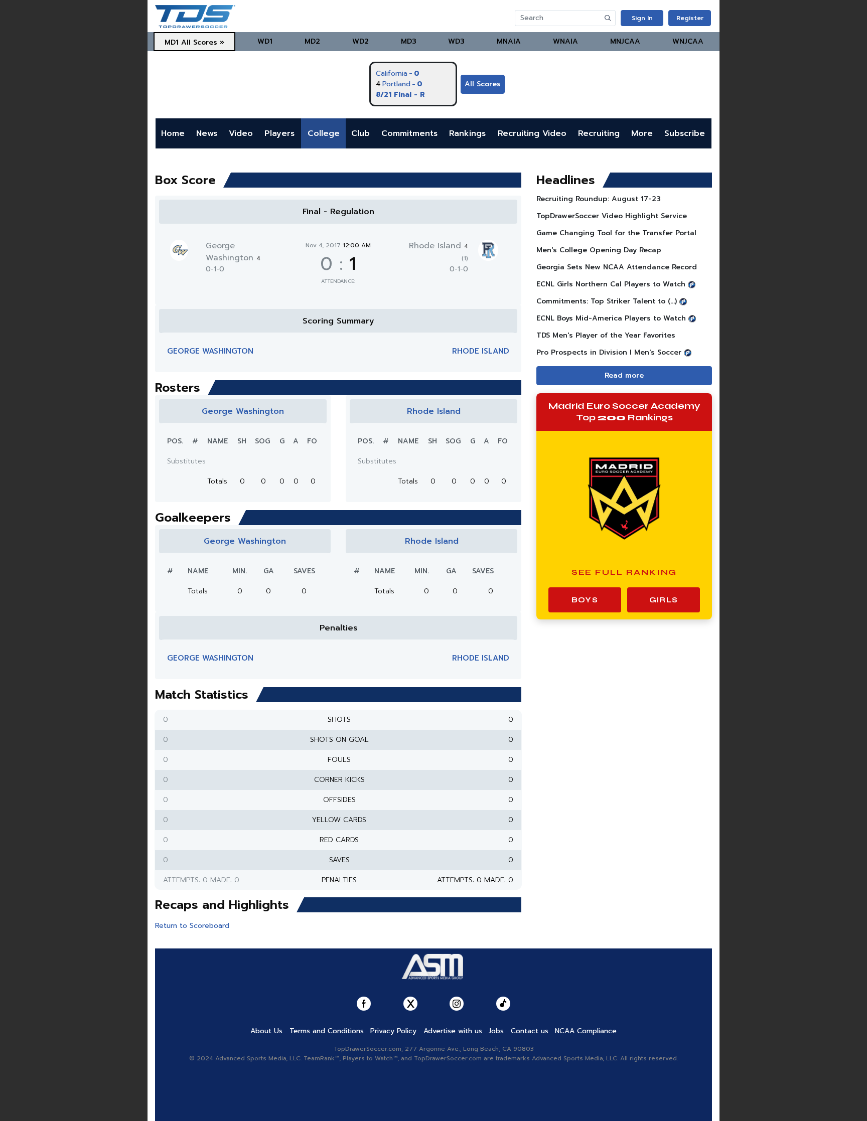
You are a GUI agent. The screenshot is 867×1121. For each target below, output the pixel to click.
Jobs (496, 1031)
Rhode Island (480, 351)
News (206, 133)
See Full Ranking (624, 572)
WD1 (264, 41)
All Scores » (202, 42)
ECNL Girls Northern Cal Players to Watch (610, 284)
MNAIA (509, 41)
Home (173, 133)
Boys (584, 599)
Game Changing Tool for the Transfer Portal (616, 233)
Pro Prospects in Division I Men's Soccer (608, 352)
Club (360, 133)
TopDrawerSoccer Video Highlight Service (611, 216)
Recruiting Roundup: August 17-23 (598, 199)
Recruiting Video (532, 133)
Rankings (467, 133)
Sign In (642, 18)
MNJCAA (625, 41)
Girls (663, 599)
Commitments (409, 133)
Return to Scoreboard (192, 925)
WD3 (456, 41)
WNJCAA (687, 41)
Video (241, 133)
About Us (266, 1031)
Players (279, 133)
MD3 (408, 41)
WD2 (360, 41)
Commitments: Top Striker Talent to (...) (606, 301)
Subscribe (684, 133)
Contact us (529, 1031)
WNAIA (565, 41)
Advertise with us (452, 1031)
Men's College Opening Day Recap (598, 250)
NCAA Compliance (586, 1031)
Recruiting (599, 133)
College (324, 133)
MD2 (312, 41)
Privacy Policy (393, 1031)
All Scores (483, 84)
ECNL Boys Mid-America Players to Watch (611, 318)
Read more (624, 375)
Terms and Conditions (327, 1031)
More (642, 133)
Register (689, 18)
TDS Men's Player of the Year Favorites (605, 335)
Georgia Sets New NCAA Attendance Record (616, 267)
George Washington (233, 252)
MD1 (172, 42)
